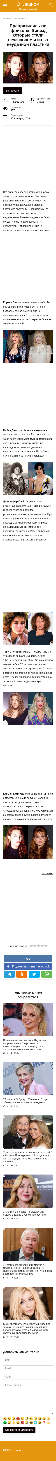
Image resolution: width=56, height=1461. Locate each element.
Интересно (12, 90)
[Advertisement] (28, 158)
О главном (28, 4)
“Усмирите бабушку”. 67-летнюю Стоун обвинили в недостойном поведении (25, 1101)
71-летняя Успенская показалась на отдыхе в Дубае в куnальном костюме (25, 1213)
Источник (47, 873)
